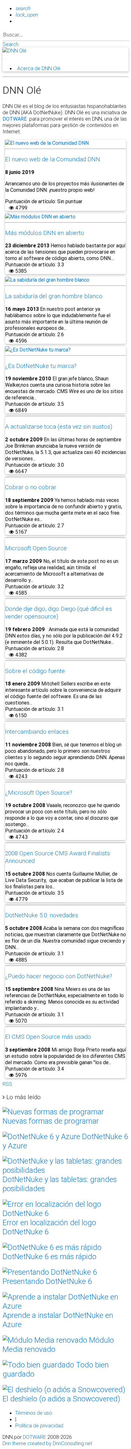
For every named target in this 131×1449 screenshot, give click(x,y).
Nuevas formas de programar (51, 1120)
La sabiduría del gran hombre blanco (53, 296)
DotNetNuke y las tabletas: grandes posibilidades (60, 1184)
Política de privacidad (39, 1425)
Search (10, 44)
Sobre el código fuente (35, 671)
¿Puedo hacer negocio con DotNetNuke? (58, 976)
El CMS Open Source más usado (48, 1036)
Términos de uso (33, 1413)
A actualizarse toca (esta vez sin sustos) (58, 426)
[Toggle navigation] (4, 58)
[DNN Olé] (14, 50)
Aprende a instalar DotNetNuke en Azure (58, 1320)
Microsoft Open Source (36, 548)
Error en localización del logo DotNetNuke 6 (49, 1227)
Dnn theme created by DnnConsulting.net (47, 1443)
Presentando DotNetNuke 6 (47, 1281)
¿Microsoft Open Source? (38, 792)
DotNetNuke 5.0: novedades (41, 915)
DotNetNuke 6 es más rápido (49, 1256)
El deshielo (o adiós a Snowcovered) (61, 1398)
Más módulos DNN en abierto (44, 233)
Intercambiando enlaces (37, 731)
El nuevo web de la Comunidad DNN (52, 159)
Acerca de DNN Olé (38, 68)
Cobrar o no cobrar (30, 487)
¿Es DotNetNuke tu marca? (41, 366)
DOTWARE (34, 1437)
